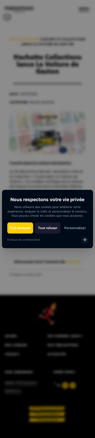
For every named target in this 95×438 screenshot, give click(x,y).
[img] (85, 240)
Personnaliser (75, 228)
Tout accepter (20, 228)
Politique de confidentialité (23, 239)
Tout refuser (47, 228)
